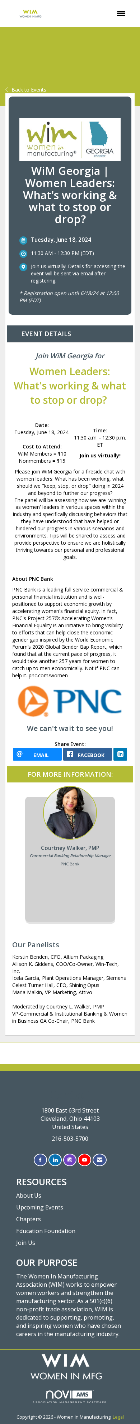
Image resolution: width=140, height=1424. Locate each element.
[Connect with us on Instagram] (69, 1160)
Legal (118, 1417)
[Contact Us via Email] (100, 1160)
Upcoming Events (39, 1207)
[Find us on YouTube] (84, 1160)
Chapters (28, 1219)
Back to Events (28, 89)
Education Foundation (45, 1231)
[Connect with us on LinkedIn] (55, 1160)
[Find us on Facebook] (40, 1160)
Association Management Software (70, 1402)
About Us (28, 1195)
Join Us (25, 1243)
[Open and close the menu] (94, 13)
